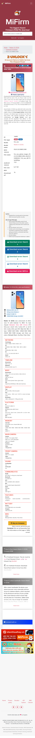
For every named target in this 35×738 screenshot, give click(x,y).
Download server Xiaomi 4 (18, 265)
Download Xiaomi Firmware (17, 727)
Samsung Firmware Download (10, 731)
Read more (16, 574)
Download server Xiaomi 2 (18, 250)
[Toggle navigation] (31, 3)
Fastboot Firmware (12, 49)
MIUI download (27, 727)
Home (5, 47)
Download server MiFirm (18, 271)
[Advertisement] (17, 130)
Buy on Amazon (18, 523)
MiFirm (8, 3)
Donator (16, 700)
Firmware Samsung (22, 731)
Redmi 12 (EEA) (14, 47)
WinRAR (14, 561)
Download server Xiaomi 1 (18, 243)
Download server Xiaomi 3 (18, 257)
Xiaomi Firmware (6, 727)
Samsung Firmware (26, 729)
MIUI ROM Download (10, 729)
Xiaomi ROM (19, 729)
